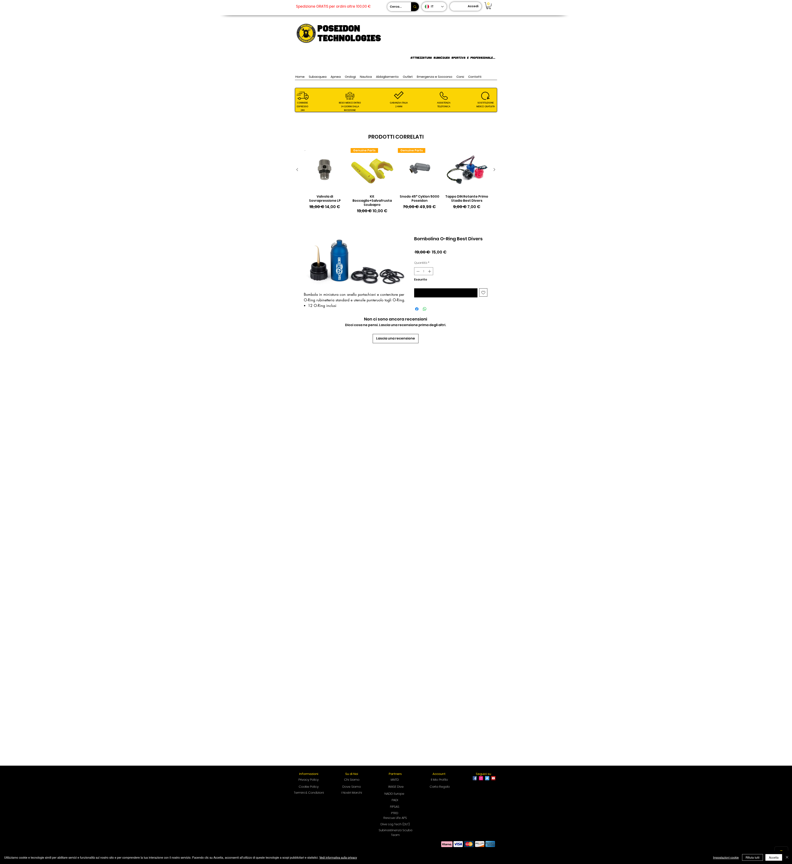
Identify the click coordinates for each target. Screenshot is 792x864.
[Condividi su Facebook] (416, 308)
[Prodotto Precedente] (297, 169)
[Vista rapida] (324, 169)
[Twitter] (487, 778)
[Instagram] (481, 778)
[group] (396, 181)
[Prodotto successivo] (494, 169)
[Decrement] (417, 271)
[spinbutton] (423, 271)
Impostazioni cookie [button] (726, 857)
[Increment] (430, 271)
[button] (488, 5)
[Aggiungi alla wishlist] (483, 292)
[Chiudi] (787, 857)
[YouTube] (493, 778)
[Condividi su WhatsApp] (424, 308)
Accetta (774, 857)
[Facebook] (475, 778)
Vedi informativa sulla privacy (338, 857)
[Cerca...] (415, 6)
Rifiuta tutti (752, 857)
